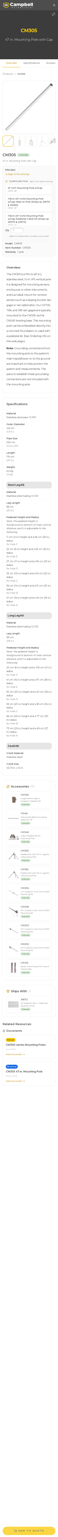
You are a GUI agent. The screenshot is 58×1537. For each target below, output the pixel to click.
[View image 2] (20, 141)
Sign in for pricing (18, 174)
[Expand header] (53, 14)
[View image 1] (8, 141)
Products (8, 73)
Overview (11, 63)
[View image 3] (31, 141)
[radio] (29, 189)
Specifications (31, 63)
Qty (7, 230)
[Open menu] (54, 5)
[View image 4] (43, 141)
